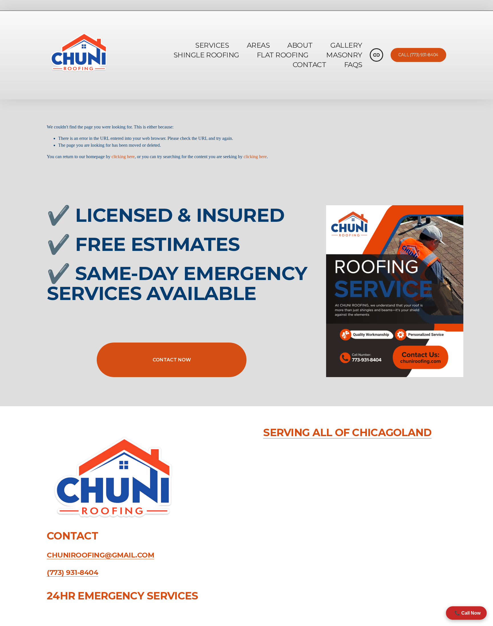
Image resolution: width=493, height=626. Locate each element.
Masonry (344, 55)
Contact (309, 64)
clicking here (123, 156)
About (300, 45)
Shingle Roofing (206, 55)
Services (212, 45)
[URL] (376, 55)
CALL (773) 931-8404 (418, 55)
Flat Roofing (282, 55)
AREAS (258, 45)
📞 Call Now (466, 613)
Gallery (346, 45)
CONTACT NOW (172, 360)
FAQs (353, 64)
